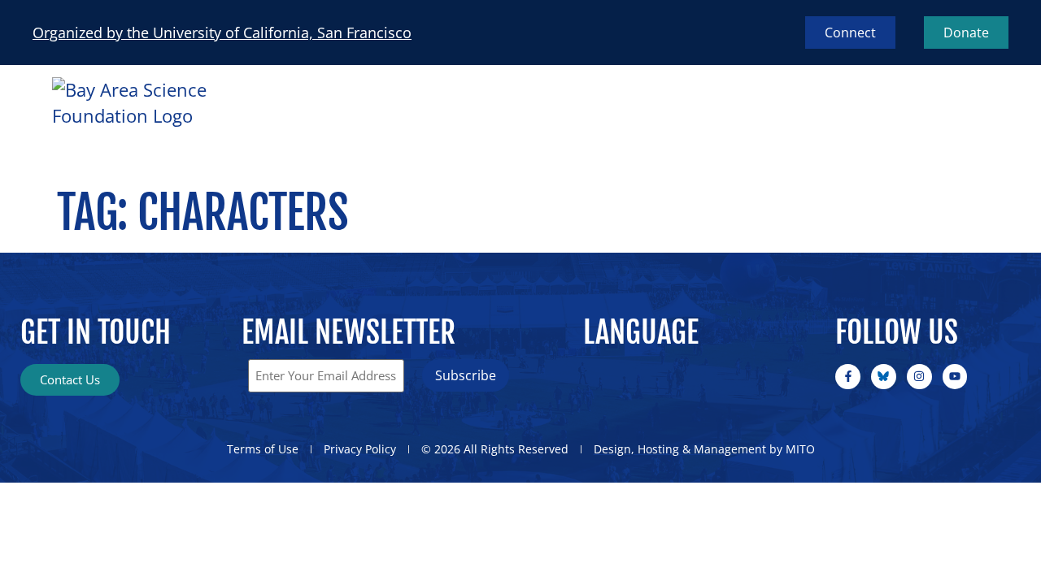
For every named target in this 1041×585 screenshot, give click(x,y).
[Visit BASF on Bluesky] (883, 376)
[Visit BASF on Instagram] (919, 376)
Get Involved (673, 121)
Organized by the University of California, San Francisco (222, 32)
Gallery (946, 121)
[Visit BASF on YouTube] (955, 376)
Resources (820, 121)
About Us (528, 121)
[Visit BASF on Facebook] (847, 376)
